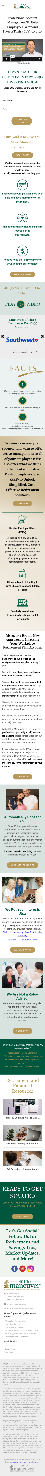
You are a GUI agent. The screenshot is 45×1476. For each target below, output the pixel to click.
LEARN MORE (22, 503)
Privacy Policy (10, 1349)
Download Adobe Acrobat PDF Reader (22, 940)
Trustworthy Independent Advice (16, 1337)
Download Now (22, 121)
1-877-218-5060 (20, 1304)
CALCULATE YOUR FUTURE (22, 865)
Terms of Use (10, 1346)
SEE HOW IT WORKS (22, 275)
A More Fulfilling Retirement (14, 1327)
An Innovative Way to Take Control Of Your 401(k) (22, 1330)
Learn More (22, 777)
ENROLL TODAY (23, 155)
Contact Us (9, 1352)
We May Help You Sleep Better (15, 1321)
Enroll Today (23, 1217)
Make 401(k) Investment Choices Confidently (20, 1334)
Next (42, 336)
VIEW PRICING (22, 1031)
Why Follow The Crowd (13, 1324)
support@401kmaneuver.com (22, 1308)
